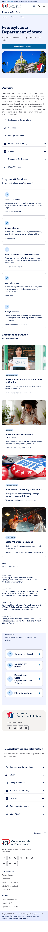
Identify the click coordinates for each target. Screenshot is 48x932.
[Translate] (34, 6)
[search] (39, 6)
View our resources (9, 338)
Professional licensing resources (17, 448)
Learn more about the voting (15, 324)
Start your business (12, 212)
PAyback (5, 890)
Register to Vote (8, 875)
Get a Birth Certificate (10, 882)
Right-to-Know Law (9, 907)
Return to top (39, 833)
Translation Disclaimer (32, 916)
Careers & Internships (10, 899)
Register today (10, 238)
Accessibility (5, 916)
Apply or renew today (12, 267)
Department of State (11, 12)
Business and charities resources (17, 393)
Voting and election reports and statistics (20, 500)
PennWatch (6, 903)
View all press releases (10, 567)
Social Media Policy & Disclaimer (18, 918)
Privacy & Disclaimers (17, 916)
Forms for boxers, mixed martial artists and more (23, 552)
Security (4, 918)
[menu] (44, 6)
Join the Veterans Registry (11, 886)
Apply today (9, 295)
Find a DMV (6, 879)
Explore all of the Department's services (16, 183)
